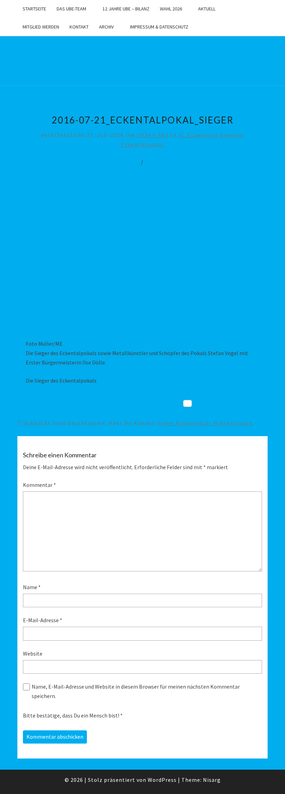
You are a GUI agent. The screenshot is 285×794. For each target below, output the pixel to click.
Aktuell (206, 9)
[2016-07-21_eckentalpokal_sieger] (142, 257)
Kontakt (79, 27)
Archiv (106, 27)
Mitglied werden (41, 27)
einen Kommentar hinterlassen (205, 422)
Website (32, 653)
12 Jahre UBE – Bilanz (126, 9)
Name (32, 587)
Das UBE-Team (71, 9)
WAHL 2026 (171, 9)
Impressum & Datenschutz (159, 27)
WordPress (162, 779)
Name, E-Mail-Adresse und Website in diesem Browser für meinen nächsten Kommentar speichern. (136, 691)
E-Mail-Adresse (42, 620)
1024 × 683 (153, 134)
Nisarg (212, 779)
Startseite (34, 9)
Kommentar (39, 484)
